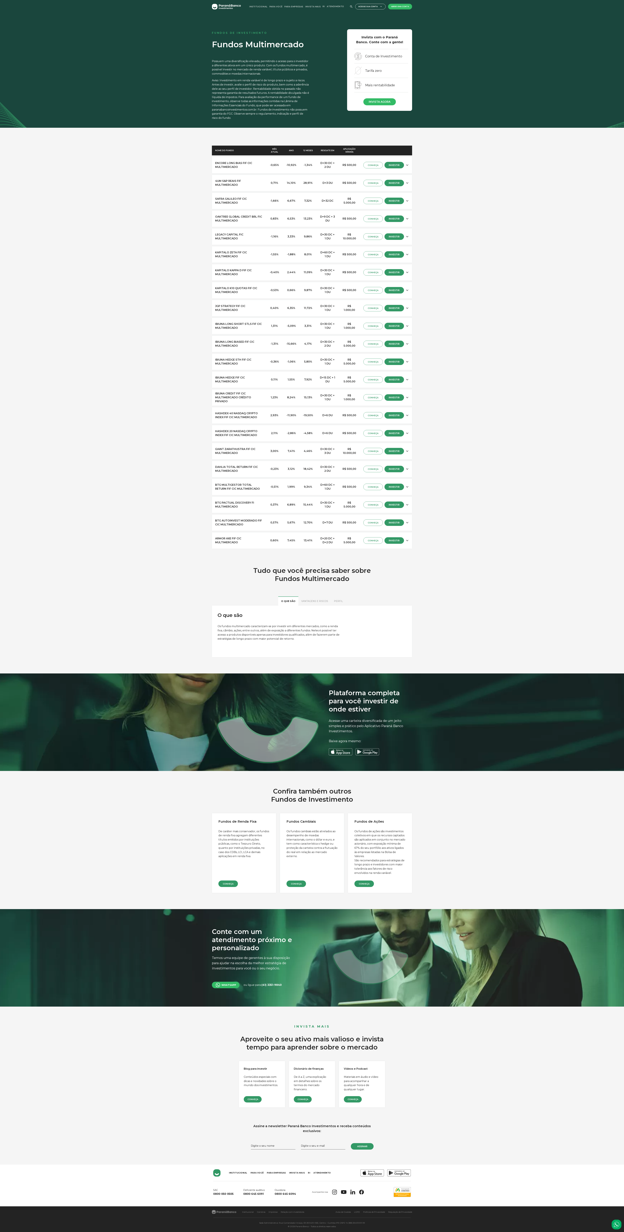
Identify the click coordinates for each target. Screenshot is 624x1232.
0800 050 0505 (223, 1193)
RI (324, 6)
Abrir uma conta (400, 6)
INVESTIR (394, 165)
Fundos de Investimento (239, 32)
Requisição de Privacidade (400, 1212)
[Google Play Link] (399, 1172)
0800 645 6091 (253, 1193)
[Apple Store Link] (372, 1172)
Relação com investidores (292, 1212)
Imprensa (273, 1212)
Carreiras (261, 1212)
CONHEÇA (373, 165)
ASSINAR (362, 1146)
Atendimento (335, 6)
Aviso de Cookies (343, 1212)
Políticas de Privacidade (374, 1212)
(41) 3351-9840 (271, 984)
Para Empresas (293, 6)
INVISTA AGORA (379, 101)
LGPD (357, 1212)
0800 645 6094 (285, 1193)
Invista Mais (313, 6)
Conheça (228, 884)
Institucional (258, 6)
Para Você (275, 6)
